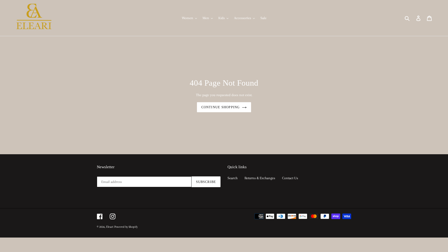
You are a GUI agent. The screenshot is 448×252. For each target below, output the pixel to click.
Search (233, 178)
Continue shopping (220, 107)
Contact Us (290, 178)
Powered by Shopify (126, 226)
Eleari (109, 226)
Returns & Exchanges (260, 178)
